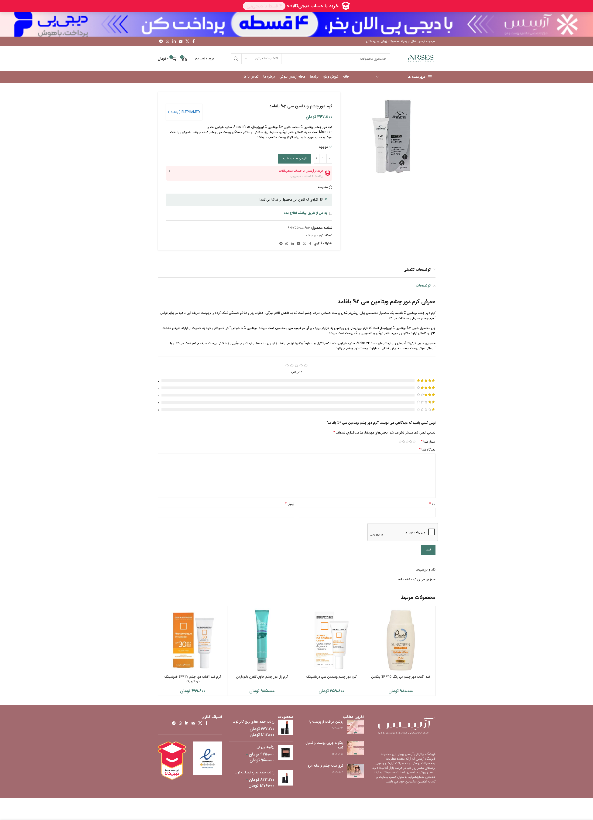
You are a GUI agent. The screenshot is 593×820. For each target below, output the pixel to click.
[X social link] (187, 41)
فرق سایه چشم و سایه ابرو (325, 765)
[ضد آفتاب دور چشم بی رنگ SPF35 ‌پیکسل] (400, 640)
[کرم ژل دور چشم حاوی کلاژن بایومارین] (262, 640)
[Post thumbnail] (355, 727)
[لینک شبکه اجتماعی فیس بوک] (193, 41)
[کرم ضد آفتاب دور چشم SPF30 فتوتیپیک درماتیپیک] (193, 640)
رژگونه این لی (265, 747)
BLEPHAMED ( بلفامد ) (184, 112)
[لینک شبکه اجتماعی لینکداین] (174, 41)
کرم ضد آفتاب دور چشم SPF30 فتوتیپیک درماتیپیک (192, 679)
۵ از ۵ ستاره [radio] (400, 441)
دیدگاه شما (427, 449)
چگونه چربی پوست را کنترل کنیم (324, 745)
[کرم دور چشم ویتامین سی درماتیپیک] (331, 640)
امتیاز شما (428, 442)
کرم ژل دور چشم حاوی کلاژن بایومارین (262, 676)
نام (432, 503)
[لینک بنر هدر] (296, 24)
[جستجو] (236, 58)
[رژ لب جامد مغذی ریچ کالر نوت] (285, 729)
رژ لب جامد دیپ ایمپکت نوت (254, 772)
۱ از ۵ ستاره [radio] (414, 441)
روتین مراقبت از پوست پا (326, 721)
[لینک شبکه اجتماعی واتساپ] (168, 41)
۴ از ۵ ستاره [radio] (403, 441)
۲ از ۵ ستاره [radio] (410, 441)
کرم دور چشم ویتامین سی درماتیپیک (331, 676)
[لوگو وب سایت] (420, 58)
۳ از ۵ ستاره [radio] (407, 441)
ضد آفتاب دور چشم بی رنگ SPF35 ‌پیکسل (400, 676)
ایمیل (289, 503)
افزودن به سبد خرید (294, 158)
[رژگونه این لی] (285, 754)
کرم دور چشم (314, 235)
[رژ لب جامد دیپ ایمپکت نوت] (285, 779)
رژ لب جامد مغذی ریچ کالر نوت (253, 722)
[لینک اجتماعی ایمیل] (180, 41)
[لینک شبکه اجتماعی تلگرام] (161, 41)
